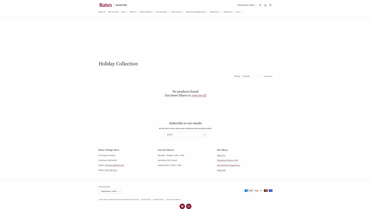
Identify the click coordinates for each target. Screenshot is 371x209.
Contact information (173, 199)
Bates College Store (110, 199)
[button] (124, 11)
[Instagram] (188, 206)
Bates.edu (221, 170)
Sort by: (237, 76)
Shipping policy (158, 199)
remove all (199, 95)
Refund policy (146, 199)
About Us (221, 155)
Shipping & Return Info (227, 160)
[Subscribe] (203, 134)
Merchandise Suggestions (228, 165)
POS (118, 199)
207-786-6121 (111, 170)
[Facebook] (182, 206)
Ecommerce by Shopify (131, 199)
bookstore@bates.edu (114, 165)
